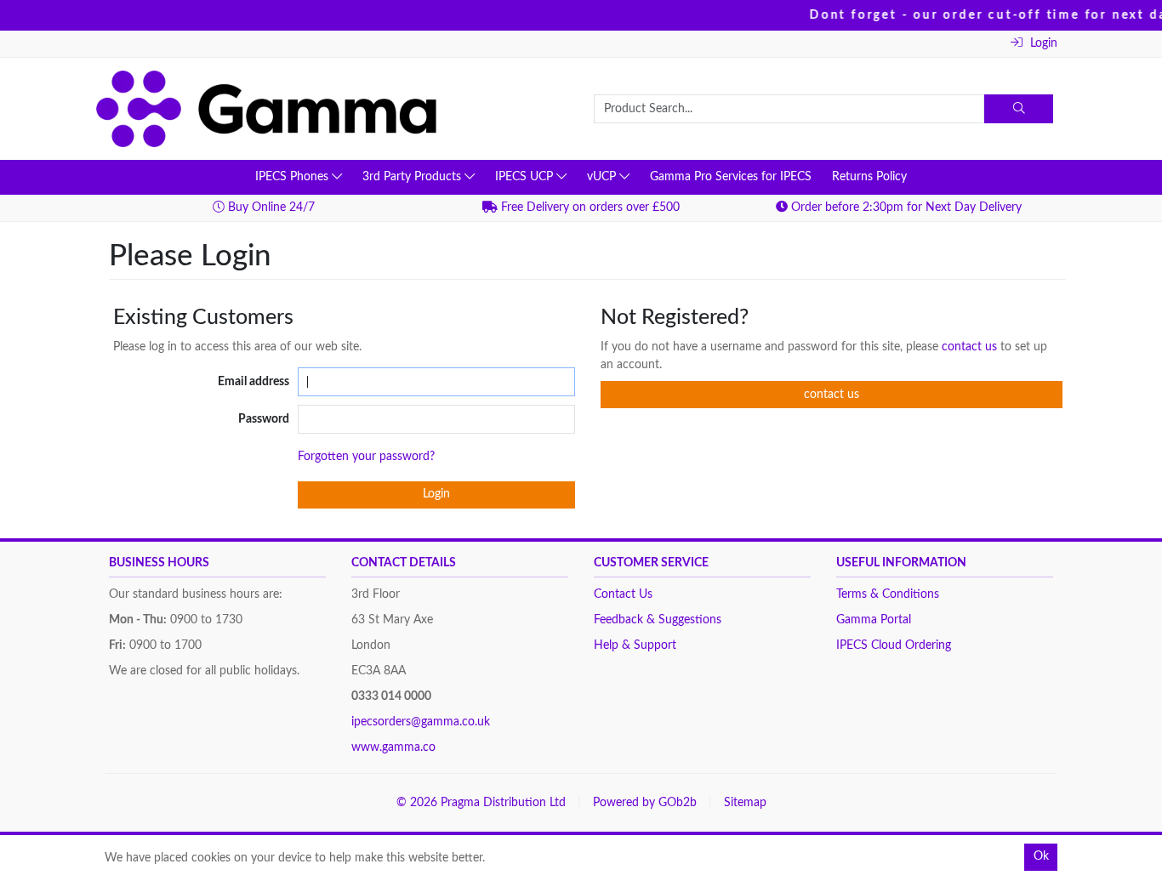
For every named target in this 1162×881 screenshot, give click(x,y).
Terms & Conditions (887, 594)
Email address (253, 382)
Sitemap (745, 803)
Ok (1041, 856)
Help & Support (635, 645)
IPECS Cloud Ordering (893, 645)
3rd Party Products (413, 177)
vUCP (603, 177)
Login (1042, 43)
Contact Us (623, 594)
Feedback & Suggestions (657, 620)
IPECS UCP (525, 177)
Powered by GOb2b (645, 803)
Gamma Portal (873, 620)
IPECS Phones (293, 177)
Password (263, 419)
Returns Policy (869, 177)
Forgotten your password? (366, 457)
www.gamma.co (393, 747)
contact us (971, 347)
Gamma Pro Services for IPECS (731, 177)
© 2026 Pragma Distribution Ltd (481, 803)
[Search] (1018, 108)
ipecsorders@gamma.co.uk (420, 722)
